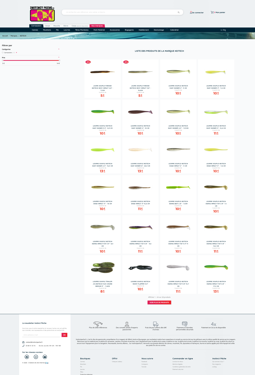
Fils (81, 367)
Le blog (223, 30)
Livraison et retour (178, 361)
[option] (98, 325)
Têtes (81, 372)
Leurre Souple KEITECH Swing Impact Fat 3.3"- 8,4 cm (102, 244)
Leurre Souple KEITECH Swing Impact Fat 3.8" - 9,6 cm (140, 244)
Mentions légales (178, 364)
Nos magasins (216, 364)
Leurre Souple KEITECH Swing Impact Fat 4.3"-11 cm (178, 244)
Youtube (144, 367)
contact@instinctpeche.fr (34, 342)
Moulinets (83, 364)
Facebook (144, 361)
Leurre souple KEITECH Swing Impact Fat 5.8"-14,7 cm (178, 284)
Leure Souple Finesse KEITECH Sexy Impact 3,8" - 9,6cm (140, 88)
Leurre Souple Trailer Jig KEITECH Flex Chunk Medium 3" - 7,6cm (102, 284)
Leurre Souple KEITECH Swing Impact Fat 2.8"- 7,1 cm (216, 204)
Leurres (82, 369)
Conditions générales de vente (181, 367)
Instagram (145, 364)
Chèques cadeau (117, 361)
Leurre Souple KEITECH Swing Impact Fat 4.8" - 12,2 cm (216, 244)
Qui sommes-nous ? (218, 361)
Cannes (82, 361)
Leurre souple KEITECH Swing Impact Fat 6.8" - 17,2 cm (216, 284)
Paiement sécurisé (178, 369)
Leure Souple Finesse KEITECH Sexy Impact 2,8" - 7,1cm (102, 88)
